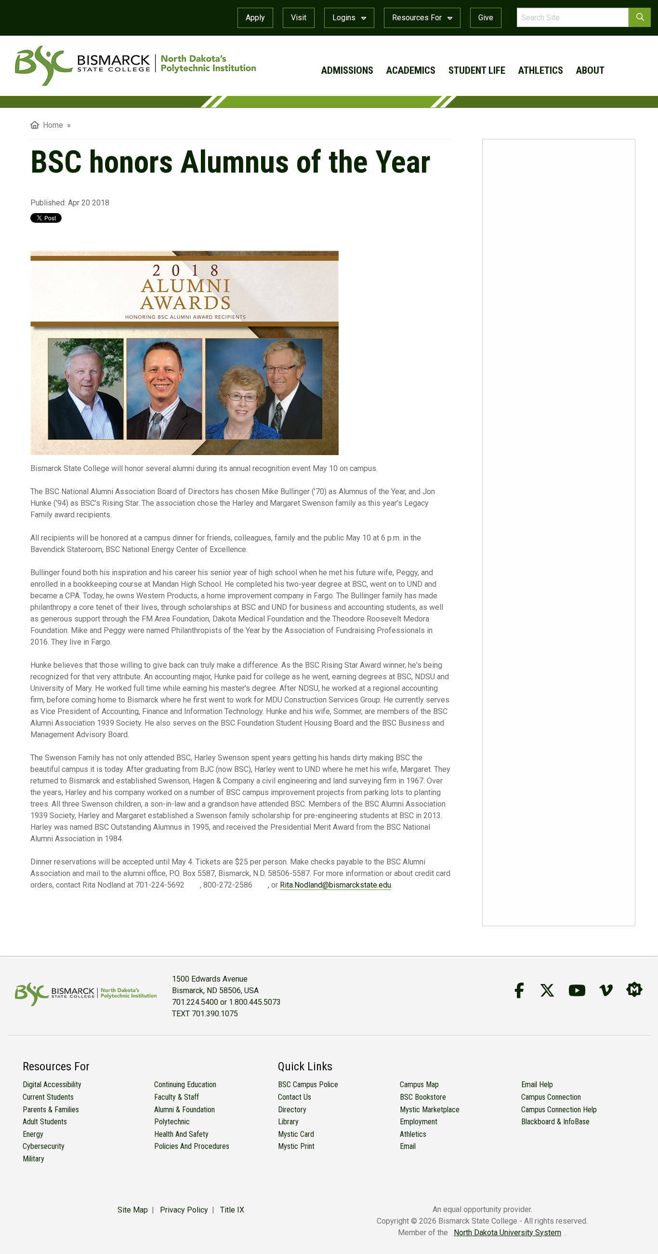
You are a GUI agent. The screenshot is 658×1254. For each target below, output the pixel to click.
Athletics (413, 1134)
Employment (418, 1121)
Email (408, 1146)
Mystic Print (296, 1146)
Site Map (133, 1209)
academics (410, 70)
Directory (292, 1109)
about (590, 70)
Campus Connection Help (559, 1109)
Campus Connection (551, 1097)
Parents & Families (51, 1109)
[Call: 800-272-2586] (260, 885)
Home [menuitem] (51, 125)
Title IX (232, 1209)
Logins (344, 17)
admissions (347, 70)
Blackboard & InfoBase (555, 1121)
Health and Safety (181, 1134)
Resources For (418, 17)
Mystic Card (296, 1134)
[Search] (639, 17)
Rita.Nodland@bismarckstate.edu (335, 885)
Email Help (537, 1084)
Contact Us (294, 1097)
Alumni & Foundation (184, 1109)
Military (33, 1158)
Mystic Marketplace (430, 1109)
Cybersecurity (44, 1146)
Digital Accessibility (52, 1084)
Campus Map (419, 1084)
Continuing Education (185, 1084)
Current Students (48, 1097)
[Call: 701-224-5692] (192, 885)
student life (476, 70)
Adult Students (45, 1121)
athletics (540, 70)
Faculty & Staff (176, 1097)
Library (288, 1121)
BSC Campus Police (308, 1084)
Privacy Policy (184, 1209)
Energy (33, 1134)
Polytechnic (172, 1121)
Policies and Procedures (191, 1146)
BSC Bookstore (423, 1097)
